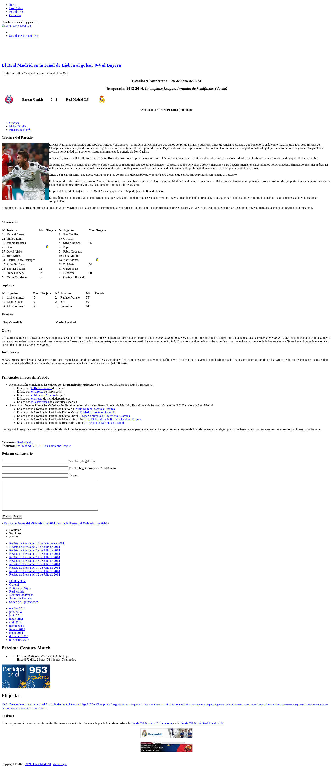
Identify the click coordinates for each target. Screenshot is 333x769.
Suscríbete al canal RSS (23, 35)
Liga (83, 704)
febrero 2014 (17, 629)
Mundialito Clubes (273, 704)
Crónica (14, 122)
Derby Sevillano (315, 705)
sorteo (246, 704)
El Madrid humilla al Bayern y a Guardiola (105, 415)
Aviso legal (60, 764)
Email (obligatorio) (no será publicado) (92, 468)
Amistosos (147, 704)
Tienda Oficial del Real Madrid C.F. (202, 723)
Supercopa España (204, 704)
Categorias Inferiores (20, 708)
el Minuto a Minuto (43, 395)
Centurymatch (177, 704)
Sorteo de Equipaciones (23, 602)
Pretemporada (161, 704)
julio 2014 (15, 612)
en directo (37, 391)
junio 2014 (15, 615)
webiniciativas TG (38, 708)
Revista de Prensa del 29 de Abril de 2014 (29, 523)
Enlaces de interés (20, 129)
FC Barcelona (17, 581)
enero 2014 (16, 632)
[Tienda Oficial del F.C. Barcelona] (166, 751)
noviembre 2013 (19, 639)
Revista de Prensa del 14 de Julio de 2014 (34, 567)
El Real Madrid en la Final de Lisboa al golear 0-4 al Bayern (61, 65)
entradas (303, 705)
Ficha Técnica (17, 126)
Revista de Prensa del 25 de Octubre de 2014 (36, 543)
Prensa (74, 704)
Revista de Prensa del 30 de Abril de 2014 (81, 523)
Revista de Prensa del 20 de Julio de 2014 (34, 546)
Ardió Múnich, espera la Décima (95, 409)
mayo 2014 (16, 618)
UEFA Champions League (54, 445)
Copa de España (130, 704)
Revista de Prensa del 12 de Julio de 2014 (34, 574)
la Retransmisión (41, 388)
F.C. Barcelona (13, 704)
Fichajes (190, 704)
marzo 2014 (16, 625)
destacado (60, 704)
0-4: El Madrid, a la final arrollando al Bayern (113, 419)
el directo (37, 398)
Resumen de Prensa (21, 595)
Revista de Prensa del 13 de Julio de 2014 (34, 571)
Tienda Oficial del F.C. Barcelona (151, 723)
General (14, 584)
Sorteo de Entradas (20, 598)
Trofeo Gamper (257, 704)
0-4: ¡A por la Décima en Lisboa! (104, 422)
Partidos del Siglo (20, 588)
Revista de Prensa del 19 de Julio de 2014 (34, 550)
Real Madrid (25, 442)
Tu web (73, 475)
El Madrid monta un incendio (97, 412)
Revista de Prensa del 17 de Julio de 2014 (34, 557)
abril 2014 (15, 622)
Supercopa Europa (291, 705)
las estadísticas (40, 402)
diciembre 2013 (18, 636)
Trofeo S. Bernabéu (234, 704)
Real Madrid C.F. (26, 445)
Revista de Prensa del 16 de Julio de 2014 (34, 560)
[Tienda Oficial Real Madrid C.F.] (166, 737)
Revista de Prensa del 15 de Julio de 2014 (34, 564)
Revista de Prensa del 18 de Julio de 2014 (34, 553)
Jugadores (219, 704)
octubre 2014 (17, 608)
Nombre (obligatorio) (82, 461)
